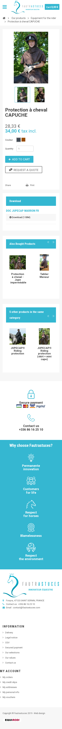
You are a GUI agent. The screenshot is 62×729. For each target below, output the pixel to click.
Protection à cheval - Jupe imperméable (18, 278)
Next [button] (53, 242)
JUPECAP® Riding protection (18, 350)
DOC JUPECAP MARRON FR (22, 210)
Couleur (9, 140)
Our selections (12, 652)
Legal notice (11, 637)
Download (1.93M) (20, 217)
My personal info (11, 692)
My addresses (10, 687)
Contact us (10, 662)
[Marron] (23, 140)
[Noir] (18, 140)
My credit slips (10, 682)
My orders (8, 677)
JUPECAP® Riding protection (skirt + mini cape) (44, 353)
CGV (7, 642)
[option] (17, 270)
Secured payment (14, 647)
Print (32, 185)
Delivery (9, 632)
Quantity (9, 148)
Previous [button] (48, 242)
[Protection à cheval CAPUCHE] (22, 94)
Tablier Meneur (44, 275)
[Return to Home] (4, 18)
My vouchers (9, 697)
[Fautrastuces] (27, 7)
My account (10, 671)
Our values (10, 657)
